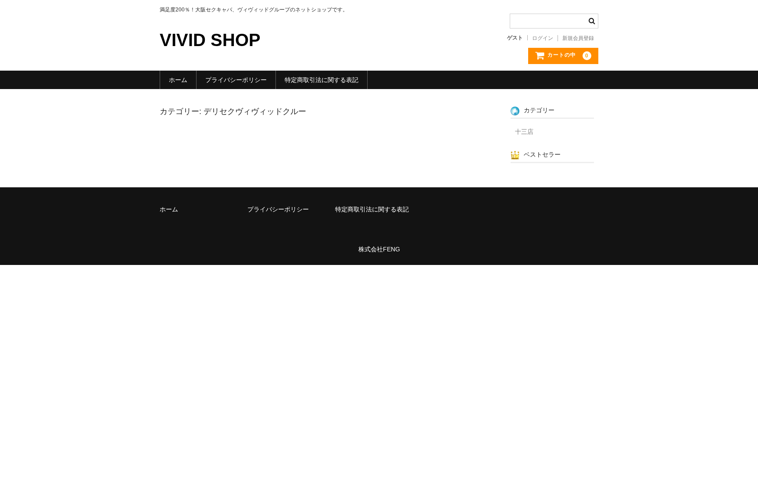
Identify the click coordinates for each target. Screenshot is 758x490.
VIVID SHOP (210, 40)
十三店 (524, 131)
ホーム (178, 79)
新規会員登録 (578, 38)
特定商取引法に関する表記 (321, 79)
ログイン (542, 38)
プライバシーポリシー (236, 79)
